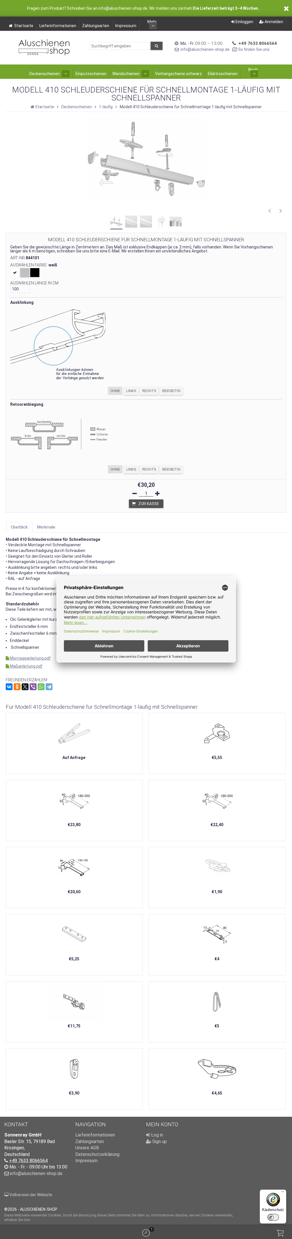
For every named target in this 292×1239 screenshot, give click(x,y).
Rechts (149, 391)
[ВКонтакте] (9, 686)
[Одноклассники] (17, 686)
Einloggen (244, 21)
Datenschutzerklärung (97, 1154)
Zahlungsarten (95, 25)
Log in (156, 1135)
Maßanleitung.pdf (25, 666)
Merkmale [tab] (46, 527)
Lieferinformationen (57, 25)
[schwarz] (34, 272)
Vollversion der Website (30, 1194)
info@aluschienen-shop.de (205, 49)
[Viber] (33, 686)
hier (27, 1220)
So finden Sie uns (253, 49)
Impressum (125, 25)
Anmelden (273, 21)
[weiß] (14, 272)
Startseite (23, 25)
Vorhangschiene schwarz (178, 73)
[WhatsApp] (41, 686)
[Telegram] (49, 686)
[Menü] (282, 1193)
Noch (253, 69)
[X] (25, 686)
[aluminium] (24, 272)
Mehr (152, 21)
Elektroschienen (223, 73)
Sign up (159, 1141)
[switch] (273, 1217)
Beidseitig (171, 391)
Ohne (115, 391)
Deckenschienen (44, 73)
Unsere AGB (87, 1147)
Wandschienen (125, 73)
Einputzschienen (91, 73)
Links (131, 391)
